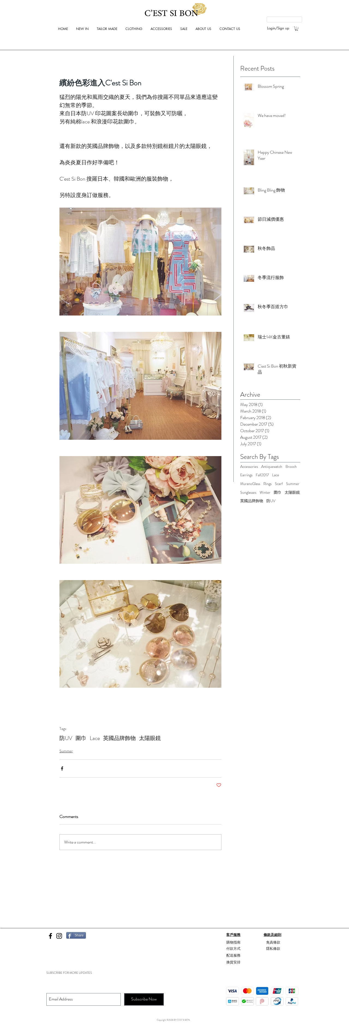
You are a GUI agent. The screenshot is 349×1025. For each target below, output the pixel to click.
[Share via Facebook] (62, 768)
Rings (267, 483)
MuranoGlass (250, 483)
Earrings (246, 475)
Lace (95, 738)
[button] (296, 28)
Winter (265, 492)
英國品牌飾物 (119, 738)
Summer (66, 751)
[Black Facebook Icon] (50, 936)
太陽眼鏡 (150, 738)
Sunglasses (248, 492)
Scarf (279, 483)
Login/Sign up (278, 28)
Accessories (249, 466)
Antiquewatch (271, 466)
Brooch (291, 466)
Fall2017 (262, 475)
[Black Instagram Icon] (59, 936)
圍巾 (81, 738)
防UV (65, 738)
